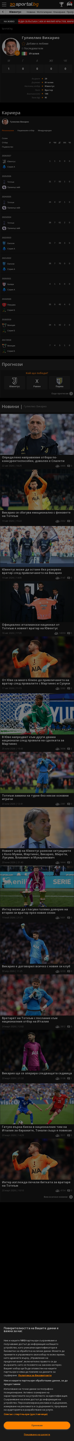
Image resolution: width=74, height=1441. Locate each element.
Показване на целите (37, 1434)
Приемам (37, 1425)
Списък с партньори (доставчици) (26, 1414)
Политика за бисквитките (35, 1375)
